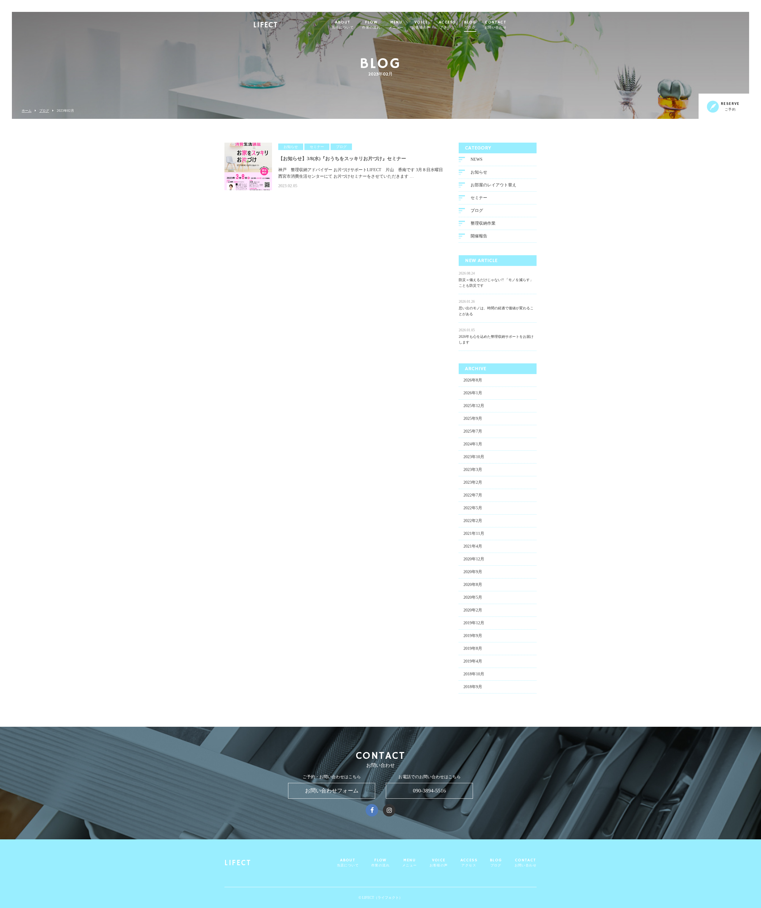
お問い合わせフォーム (332, 791)
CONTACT (496, 25)
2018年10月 (473, 674)
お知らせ (479, 172)
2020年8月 (472, 584)
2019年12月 (473, 623)
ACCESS (447, 25)
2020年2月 (472, 610)
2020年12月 (473, 559)
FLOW (371, 25)
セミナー (479, 198)
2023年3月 (472, 469)
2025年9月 (472, 418)
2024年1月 (472, 444)
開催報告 (479, 236)
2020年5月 (472, 597)
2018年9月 (472, 687)
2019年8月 (472, 648)
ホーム (27, 110)
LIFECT (265, 25)
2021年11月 (473, 533)
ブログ (44, 110)
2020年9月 (472, 572)
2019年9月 (472, 635)
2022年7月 (472, 495)
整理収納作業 (483, 223)
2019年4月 (472, 661)
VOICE (421, 25)
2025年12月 (473, 405)
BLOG (470, 25)
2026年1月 (472, 393)
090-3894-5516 (429, 791)
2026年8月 (472, 380)
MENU (396, 25)
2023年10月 (473, 457)
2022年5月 (472, 508)
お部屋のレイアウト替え (493, 185)
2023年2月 (472, 482)
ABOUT (343, 25)
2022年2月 (472, 520)
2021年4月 (472, 546)
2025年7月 (472, 431)
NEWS (476, 159)
